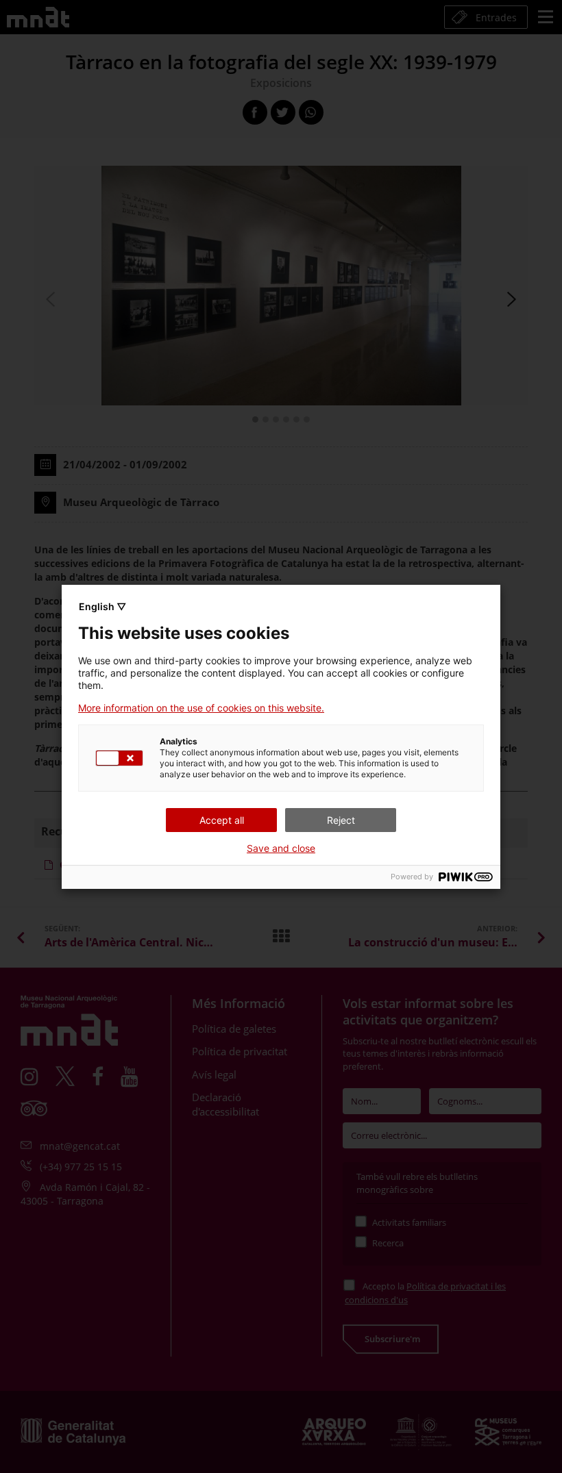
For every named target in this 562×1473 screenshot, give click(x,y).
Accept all (221, 820)
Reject (341, 820)
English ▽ (102, 606)
